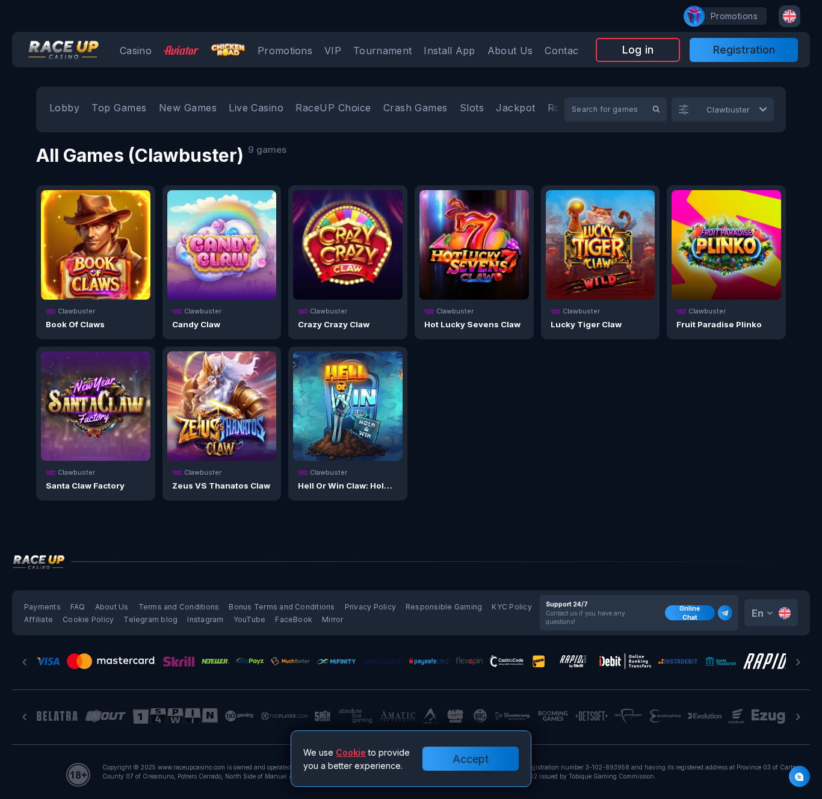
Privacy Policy (370, 606)
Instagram (205, 619)
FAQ (77, 606)
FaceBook (293, 619)
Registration (744, 49)
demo (95, 273)
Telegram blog (150, 619)
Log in (638, 49)
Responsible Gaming (444, 606)
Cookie (351, 752)
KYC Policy (511, 606)
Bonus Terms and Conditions (282, 606)
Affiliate (38, 619)
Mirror (332, 619)
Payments (42, 606)
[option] (64, 109)
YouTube (249, 619)
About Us (112, 606)
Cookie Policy (88, 619)
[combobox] (789, 16)
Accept (471, 759)
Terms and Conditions (179, 606)
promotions (734, 16)
